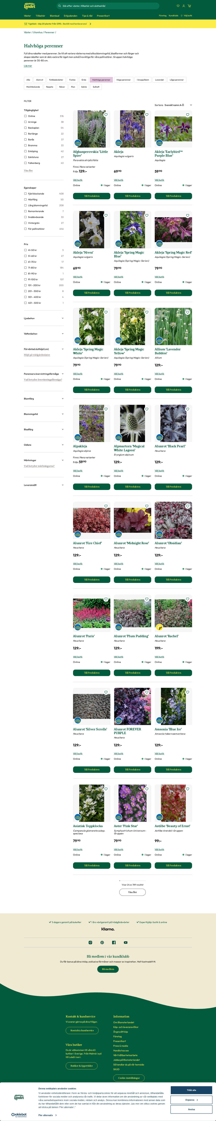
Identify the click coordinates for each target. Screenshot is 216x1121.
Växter (27, 32)
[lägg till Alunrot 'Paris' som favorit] (106, 599)
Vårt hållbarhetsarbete (125, 1055)
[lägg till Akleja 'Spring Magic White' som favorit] (106, 312)
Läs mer (28, 65)
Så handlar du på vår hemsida (128, 1064)
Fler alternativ (45, 1115)
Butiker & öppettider (82, 1066)
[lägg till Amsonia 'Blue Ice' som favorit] (187, 692)
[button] (44, 318)
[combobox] (110, 5)
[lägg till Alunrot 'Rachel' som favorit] (187, 599)
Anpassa (189, 1099)
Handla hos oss (121, 1050)
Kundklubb (173, 15)
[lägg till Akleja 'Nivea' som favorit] (106, 215)
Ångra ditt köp (120, 1031)
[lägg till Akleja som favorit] (146, 114)
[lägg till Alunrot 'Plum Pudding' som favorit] (146, 599)
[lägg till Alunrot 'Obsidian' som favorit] (187, 506)
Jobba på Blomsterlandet (126, 1059)
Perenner (50, 32)
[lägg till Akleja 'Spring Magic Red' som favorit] (187, 215)
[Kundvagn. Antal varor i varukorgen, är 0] (189, 6)
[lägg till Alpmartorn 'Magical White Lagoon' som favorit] (146, 409)
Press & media (120, 1045)
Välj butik (188, 15)
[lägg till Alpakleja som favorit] (106, 409)
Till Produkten (97, 197)
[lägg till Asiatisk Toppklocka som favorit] (106, 789)
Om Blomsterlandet (123, 1022)
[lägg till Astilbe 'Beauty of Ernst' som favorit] (187, 789)
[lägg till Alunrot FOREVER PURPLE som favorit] (146, 692)
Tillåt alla (191, 1090)
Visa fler (28, 170)
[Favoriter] (178, 6)
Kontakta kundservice (82, 1030)
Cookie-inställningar (129, 1078)
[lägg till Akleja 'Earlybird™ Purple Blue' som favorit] (187, 114)
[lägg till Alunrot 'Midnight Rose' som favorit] (146, 506)
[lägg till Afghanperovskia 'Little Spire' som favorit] (106, 114)
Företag (162, 15)
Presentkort (119, 1041)
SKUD (116, 1069)
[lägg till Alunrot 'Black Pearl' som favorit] (187, 409)
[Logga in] (183, 6)
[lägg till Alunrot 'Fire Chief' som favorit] (106, 506)
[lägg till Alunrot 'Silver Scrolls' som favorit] (106, 692)
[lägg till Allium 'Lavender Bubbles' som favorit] (187, 312)
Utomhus (37, 32)
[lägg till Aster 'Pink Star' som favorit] (146, 789)
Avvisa (191, 1109)
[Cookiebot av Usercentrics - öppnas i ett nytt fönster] (19, 1115)
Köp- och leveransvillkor (126, 1027)
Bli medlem (108, 969)
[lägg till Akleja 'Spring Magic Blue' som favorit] (146, 215)
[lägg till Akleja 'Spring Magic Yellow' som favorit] (146, 312)
